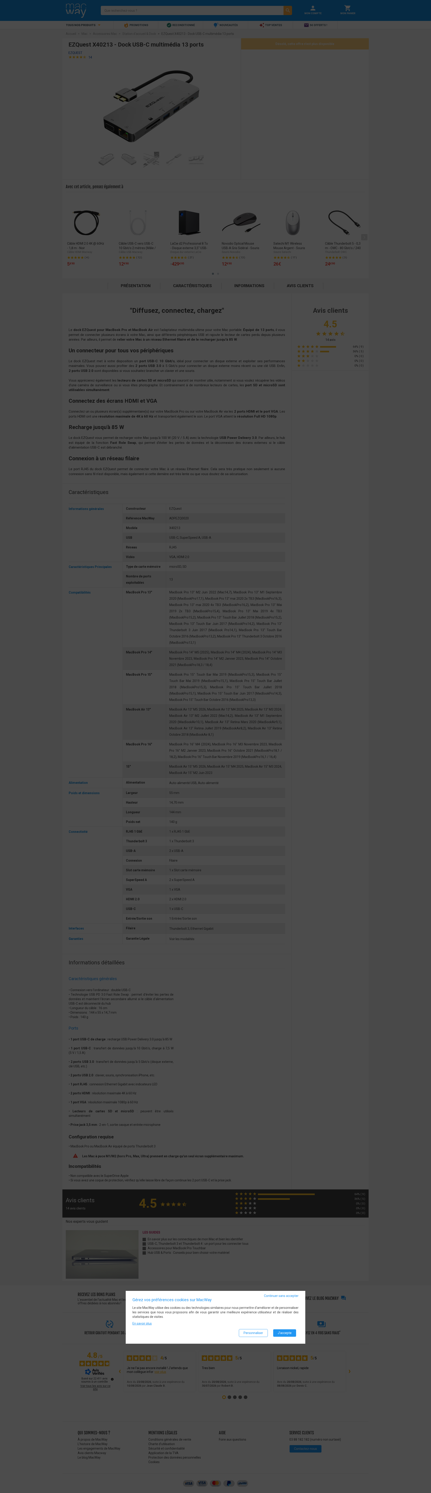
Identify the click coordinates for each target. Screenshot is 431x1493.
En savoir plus (142, 1323)
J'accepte (285, 1333)
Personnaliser (253, 1333)
